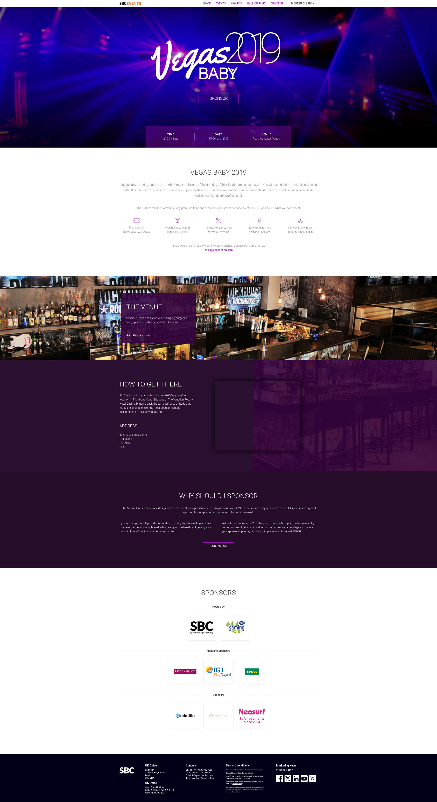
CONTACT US (218, 546)
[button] (214, 357)
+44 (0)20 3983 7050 (202, 770)
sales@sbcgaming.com (219, 250)
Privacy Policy (237, 784)
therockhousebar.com (138, 335)
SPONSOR (218, 98)
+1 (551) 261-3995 (201, 772)
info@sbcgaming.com (202, 775)
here (212, 778)
